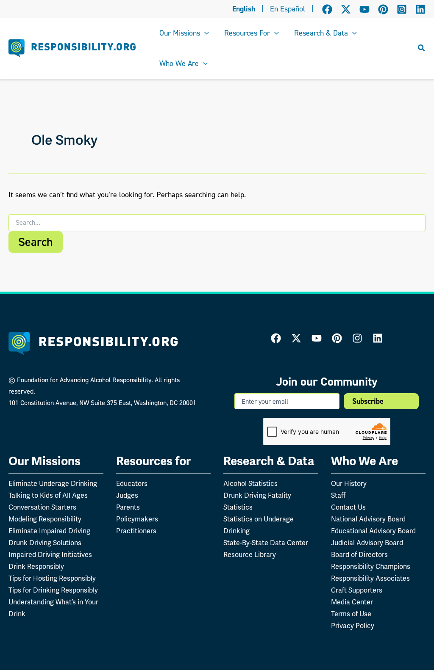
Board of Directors (359, 555)
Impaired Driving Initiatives (50, 555)
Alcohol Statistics (250, 484)
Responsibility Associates (370, 578)
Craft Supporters (356, 590)
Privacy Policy (352, 626)
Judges (127, 495)
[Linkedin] (420, 9)
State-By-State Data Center (265, 543)
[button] (204, 33)
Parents (128, 507)
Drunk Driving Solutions (44, 543)
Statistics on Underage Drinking (258, 525)
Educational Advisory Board (373, 531)
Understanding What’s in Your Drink (53, 608)
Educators (131, 484)
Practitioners (136, 531)
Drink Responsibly (36, 566)
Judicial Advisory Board (367, 543)
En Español (287, 9)
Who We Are (364, 461)
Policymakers (137, 519)
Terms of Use (351, 614)
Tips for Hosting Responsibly (52, 578)
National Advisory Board (368, 519)
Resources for (153, 461)
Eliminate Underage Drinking (52, 484)
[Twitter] (296, 338)
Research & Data (268, 461)
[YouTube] (364, 9)
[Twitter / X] (346, 9)
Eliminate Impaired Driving (49, 531)
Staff (338, 495)
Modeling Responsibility (44, 519)
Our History (349, 484)
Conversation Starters (42, 507)
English (243, 9)
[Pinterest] (383, 9)
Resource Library (249, 555)
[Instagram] (402, 9)
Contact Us (348, 507)
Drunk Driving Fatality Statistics (257, 501)
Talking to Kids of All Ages (48, 495)
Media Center (352, 602)
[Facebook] (327, 9)
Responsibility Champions (370, 566)
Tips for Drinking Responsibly (53, 590)
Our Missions (44, 461)
